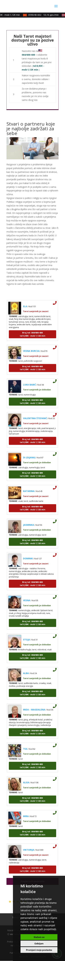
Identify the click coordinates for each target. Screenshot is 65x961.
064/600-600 (28, 54)
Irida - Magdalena (34, 706)
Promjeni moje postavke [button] (39, 950)
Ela (25, 303)
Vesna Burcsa (31, 347)
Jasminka (28, 521)
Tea (25, 745)
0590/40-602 (41, 14)
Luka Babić (29, 381)
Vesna (26, 597)
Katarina (29, 488)
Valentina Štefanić (35, 415)
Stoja (26, 636)
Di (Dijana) (29, 454)
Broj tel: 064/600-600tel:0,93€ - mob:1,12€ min (32, 331)
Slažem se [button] (39, 937)
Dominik (28, 555)
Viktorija (28, 846)
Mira (26, 813)
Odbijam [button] (39, 943)
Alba (26, 670)
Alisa (26, 779)
